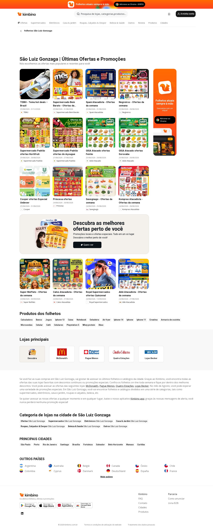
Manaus (130, 444)
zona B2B (173, 503)
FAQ (140, 498)
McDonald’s (92, 386)
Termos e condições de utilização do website (102, 524)
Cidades (164, 22)
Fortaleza (88, 444)
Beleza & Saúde (117, 22)
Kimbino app (137, 398)
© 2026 (68, 524)
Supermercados (38, 22)
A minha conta (187, 14)
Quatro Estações (125, 386)
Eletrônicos (54, 22)
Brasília (76, 444)
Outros (131, 22)
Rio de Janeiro (50, 444)
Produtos (152, 22)
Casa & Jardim (69, 22)
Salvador (100, 444)
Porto (36, 444)
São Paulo (25, 444)
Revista (141, 22)
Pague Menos (107, 386)
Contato (142, 503)
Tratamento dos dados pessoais (141, 524)
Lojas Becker (142, 386)
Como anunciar (176, 498)
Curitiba (141, 444)
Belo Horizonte (115, 444)
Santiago (64, 444)
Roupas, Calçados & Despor (93, 22)
